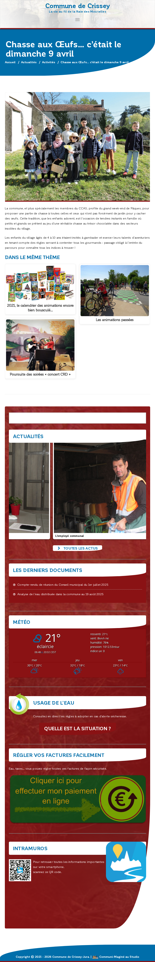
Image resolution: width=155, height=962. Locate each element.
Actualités (29, 62)
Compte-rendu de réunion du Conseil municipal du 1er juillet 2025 (62, 584)
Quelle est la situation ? (77, 728)
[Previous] (17, 488)
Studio (134, 956)
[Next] (137, 488)
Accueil (10, 62)
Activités (48, 62)
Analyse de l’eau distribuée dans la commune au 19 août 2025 (60, 594)
